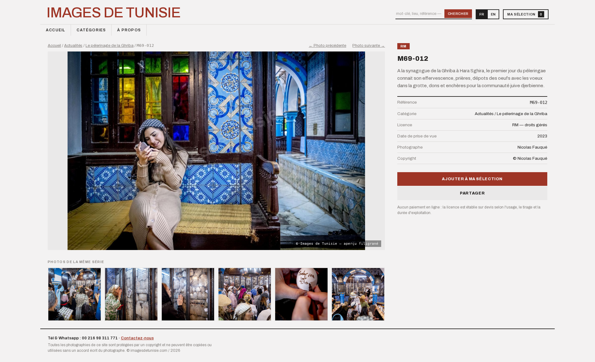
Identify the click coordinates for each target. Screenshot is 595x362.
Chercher (458, 14)
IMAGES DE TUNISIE (113, 12)
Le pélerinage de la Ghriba (110, 45)
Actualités (73, 45)
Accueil (55, 30)
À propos (129, 30)
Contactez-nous (137, 338)
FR (481, 14)
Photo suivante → (368, 45)
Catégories (91, 30)
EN (493, 14)
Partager (472, 193)
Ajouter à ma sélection (472, 179)
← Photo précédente (327, 45)
